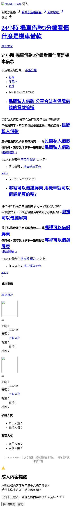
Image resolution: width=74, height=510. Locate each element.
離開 (20, 504)
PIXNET (17, 457)
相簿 (11, 77)
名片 (11, 86)
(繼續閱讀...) (9, 152)
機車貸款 (7, 294)
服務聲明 (38, 461)
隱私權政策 (64, 457)
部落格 (13, 81)
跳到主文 (7, 46)
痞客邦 (25, 159)
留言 (33, 159)
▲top (4, 173)
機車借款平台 (32, 166)
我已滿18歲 (9, 504)
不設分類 (31, 70)
